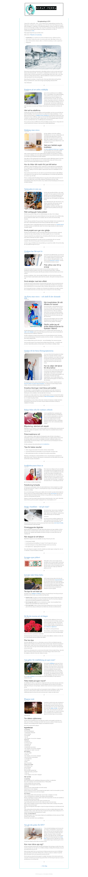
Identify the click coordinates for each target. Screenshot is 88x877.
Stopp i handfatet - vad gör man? (36, 506)
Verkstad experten (60, 224)
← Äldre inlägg (44, 866)
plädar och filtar (54, 708)
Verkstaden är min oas (32, 189)
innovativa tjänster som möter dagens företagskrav (34, 383)
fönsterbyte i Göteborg (54, 260)
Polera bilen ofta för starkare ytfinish (38, 409)
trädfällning (51, 663)
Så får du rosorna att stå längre (36, 616)
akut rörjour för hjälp (58, 523)
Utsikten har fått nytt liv (33, 251)
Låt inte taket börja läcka (33, 574)
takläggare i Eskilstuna (36, 593)
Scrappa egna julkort (32, 557)
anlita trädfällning (30, 676)
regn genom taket (58, 579)
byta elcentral (53, 493)
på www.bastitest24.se (44, 444)
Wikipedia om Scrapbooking (36, 34)
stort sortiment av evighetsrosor (50, 626)
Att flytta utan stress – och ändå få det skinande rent (42, 297)
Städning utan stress (32, 130)
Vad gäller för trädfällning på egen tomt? (39, 660)
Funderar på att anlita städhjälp (36, 89)
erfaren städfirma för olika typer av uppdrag (54, 149)
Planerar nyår (29, 699)
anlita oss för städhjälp (28, 332)
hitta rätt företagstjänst (49, 396)
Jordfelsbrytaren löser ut (33, 465)
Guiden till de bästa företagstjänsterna (38, 350)
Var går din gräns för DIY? (34, 824)
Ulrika (33, 30)
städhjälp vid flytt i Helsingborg (42, 115)
